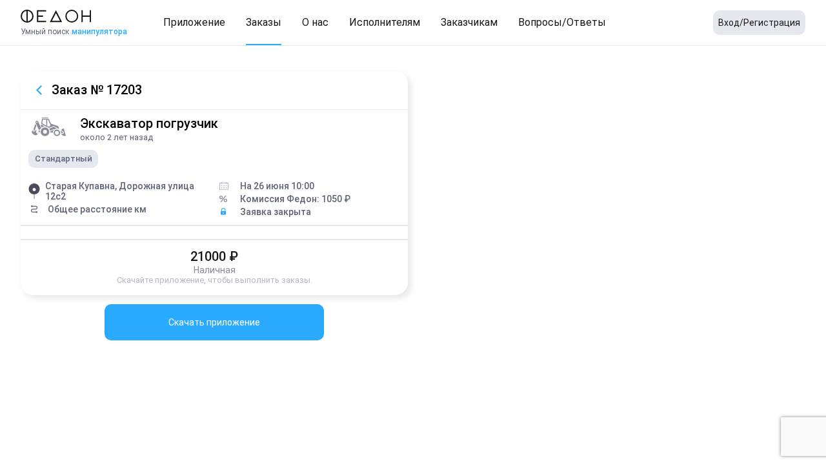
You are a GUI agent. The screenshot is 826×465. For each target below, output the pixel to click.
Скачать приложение (214, 322)
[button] (194, 22)
